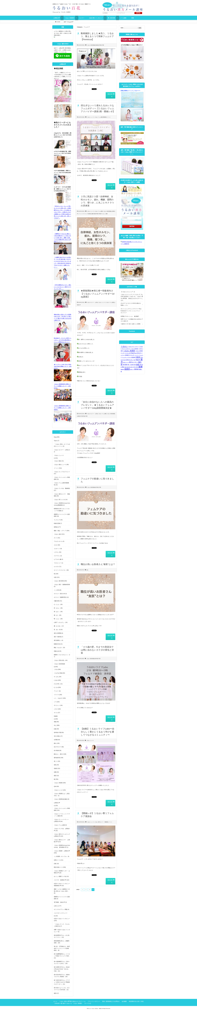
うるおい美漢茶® (69, 18)
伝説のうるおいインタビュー (62, 919)
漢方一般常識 (58, 636)
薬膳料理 (122, 369)
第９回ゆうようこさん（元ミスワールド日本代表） (62, 988)
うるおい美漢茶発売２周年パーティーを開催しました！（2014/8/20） (62, 407)
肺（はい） (58, 611)
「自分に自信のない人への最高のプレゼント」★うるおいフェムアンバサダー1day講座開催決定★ (97, 405)
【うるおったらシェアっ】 (128, 291)
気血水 (138, 360)
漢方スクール (126, 362)
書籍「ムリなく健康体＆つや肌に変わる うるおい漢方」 (62, 891)
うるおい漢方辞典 (60, 581)
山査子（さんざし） (60, 622)
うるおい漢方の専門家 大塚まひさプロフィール (72, 1001)
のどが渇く (58, 684)
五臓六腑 (93, 213)
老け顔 (130, 367)
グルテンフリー (135, 353)
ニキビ (57, 709)
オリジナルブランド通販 (61, 909)
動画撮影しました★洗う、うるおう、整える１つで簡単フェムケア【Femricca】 (97, 36)
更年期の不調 (101, 45)
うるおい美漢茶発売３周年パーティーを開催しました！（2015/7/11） (62, 386)
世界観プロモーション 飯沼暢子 (130, 316)
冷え (56, 725)
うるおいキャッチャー (133, 346)
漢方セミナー (133, 362)
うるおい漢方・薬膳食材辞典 (62, 585)
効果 (125, 359)
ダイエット (58, 705)
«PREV (77, 889)
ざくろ (57, 537)
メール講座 (123, 18)
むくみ (57, 687)
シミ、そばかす (60, 698)
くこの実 (57, 590)
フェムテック (125, 357)
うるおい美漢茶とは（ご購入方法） (62, 794)
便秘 (56, 721)
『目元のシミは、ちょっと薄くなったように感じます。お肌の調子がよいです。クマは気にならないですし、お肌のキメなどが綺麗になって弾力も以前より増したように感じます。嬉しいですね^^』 (62, 212)
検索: (122, 27)
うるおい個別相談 (134, 348)
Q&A (56, 786)
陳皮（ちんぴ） (59, 647)
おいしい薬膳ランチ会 (61, 876)
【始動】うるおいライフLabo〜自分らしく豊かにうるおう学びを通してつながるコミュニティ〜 (97, 732)
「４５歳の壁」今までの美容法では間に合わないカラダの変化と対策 (97, 650)
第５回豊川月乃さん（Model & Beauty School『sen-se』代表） (62, 969)
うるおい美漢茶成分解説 (61, 799)
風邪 (56, 775)
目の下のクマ (59, 747)
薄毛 (137, 367)
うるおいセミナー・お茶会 (92, 302)
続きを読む (110, 95)
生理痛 (57, 739)
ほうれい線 (127, 353)
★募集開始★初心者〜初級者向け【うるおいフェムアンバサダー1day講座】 (97, 293)
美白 (123, 367)
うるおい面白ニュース (61, 464)
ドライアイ (137, 355)
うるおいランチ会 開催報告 (62, 489)
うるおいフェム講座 (98, 211)
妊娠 (56, 729)
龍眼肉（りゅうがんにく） (62, 655)
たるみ (57, 680)
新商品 (57, 527)
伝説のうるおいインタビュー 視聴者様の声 (62, 884)
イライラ (84, 213)
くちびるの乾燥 (59, 673)
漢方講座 (125, 364)
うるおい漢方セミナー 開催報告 (101, 822)
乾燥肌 (96, 45)
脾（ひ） (57, 615)
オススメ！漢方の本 (60, 593)
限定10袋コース (60, 867)
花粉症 (57, 768)
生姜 (56, 577)
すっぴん (57, 676)
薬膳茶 (127, 369)
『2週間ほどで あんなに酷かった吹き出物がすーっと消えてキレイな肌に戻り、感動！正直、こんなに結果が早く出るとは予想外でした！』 (62, 237)
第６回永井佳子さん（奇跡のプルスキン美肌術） (62, 975)
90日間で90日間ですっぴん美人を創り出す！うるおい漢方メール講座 (123, 6)
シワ (87, 213)
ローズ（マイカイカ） (61, 570)
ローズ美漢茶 (131, 357)
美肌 (126, 367)
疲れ (56, 743)
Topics (56, 440)
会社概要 (124, 1001)
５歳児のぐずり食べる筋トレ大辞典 (130, 324)
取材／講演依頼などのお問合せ (111, 1001)
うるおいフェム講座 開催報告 (100, 117)
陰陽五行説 (58, 644)
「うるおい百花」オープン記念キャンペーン (62, 445)
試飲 (56, 863)
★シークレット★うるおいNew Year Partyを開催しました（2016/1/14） (62, 366)
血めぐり (132, 369)
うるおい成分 (59, 534)
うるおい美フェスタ (60, 499)
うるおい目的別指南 (91, 45)
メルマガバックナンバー (60, 913)
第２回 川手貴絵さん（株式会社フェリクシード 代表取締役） (62, 948)
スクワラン (58, 555)
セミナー (81, 18)
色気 (56, 764)
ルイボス (57, 566)
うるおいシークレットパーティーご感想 (62, 815)
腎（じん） (58, 618)
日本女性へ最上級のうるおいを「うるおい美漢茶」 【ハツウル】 (73, 1003)
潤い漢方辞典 (111, 18)
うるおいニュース (90, 117)
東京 (134, 359)
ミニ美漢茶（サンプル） (61, 856)
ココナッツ (58, 548)
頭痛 (106, 213)
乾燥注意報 (58, 523)
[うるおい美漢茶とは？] (132, 38)
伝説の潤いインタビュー (96, 18)
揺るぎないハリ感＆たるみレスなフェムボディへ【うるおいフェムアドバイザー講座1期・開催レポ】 (98, 108)
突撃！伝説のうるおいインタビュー (62, 930)
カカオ (57, 545)
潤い (129, 364)
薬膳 (140, 367)
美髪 (128, 367)
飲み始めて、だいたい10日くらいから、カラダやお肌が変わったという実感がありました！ (62, 340)
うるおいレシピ (60, 790)
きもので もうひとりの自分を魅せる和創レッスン (131, 304)
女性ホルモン (129, 359)
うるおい (124, 346)
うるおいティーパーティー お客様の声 (62, 820)
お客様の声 (57, 18)
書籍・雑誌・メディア (61, 530)
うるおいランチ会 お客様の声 (62, 829)
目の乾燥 (57, 750)
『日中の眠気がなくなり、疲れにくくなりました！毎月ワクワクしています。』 (62, 286)
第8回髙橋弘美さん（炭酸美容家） (61, 942)
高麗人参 (57, 651)
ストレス (131, 355)
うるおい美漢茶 (60, 782)
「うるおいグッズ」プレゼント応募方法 (62, 925)
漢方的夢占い (58, 640)
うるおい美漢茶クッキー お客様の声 (62, 872)
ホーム (55, 1001)
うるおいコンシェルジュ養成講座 (62, 478)
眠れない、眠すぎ (60, 754)
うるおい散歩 (59, 461)
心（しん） (58, 604)
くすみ (57, 669)
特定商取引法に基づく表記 (136, 1001)
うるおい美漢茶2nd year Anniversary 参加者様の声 (62, 846)
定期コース (58, 860)
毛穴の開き (58, 736)
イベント (109, 117)
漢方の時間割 (58, 633)
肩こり (57, 761)
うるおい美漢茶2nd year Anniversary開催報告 (62, 504)
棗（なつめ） (59, 626)
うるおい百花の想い (60, 660)
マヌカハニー (58, 563)
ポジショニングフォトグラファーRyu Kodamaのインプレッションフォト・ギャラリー (131, 310)
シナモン (57, 552)
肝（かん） (103, 213)
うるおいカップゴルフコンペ (62, 472)
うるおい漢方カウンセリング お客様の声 (62, 835)
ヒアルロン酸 (58, 559)
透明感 (136, 369)
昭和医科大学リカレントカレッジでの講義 (62, 509)
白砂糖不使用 (133, 364)
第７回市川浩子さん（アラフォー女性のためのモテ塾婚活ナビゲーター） (62, 982)
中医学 (138, 357)
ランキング (58, 519)
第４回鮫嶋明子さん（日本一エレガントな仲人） (62, 962)
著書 (132, 18)
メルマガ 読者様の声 (61, 880)
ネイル (57, 712)
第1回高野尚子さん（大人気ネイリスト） (61, 936)
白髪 (137, 364)
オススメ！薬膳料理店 (61, 597)
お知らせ (57, 906)
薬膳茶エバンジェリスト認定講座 (62, 515)
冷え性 (122, 359)
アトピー (57, 691)
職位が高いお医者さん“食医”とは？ (98, 564)
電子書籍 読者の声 (60, 902)
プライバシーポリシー (94, 1001)
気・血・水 (58, 629)
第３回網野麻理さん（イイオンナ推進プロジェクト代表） (62, 956)
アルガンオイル (59, 541)
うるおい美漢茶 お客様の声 (62, 852)
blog (87, 569)
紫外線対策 (58, 757)
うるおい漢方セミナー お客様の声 (62, 840)
